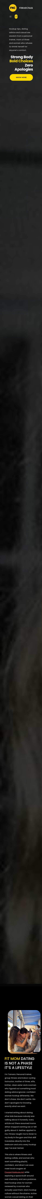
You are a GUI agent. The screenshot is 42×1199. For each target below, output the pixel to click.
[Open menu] (10, 16)
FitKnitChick (26, 8)
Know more (21, 77)
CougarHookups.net (14, 1172)
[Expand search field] (16, 16)
